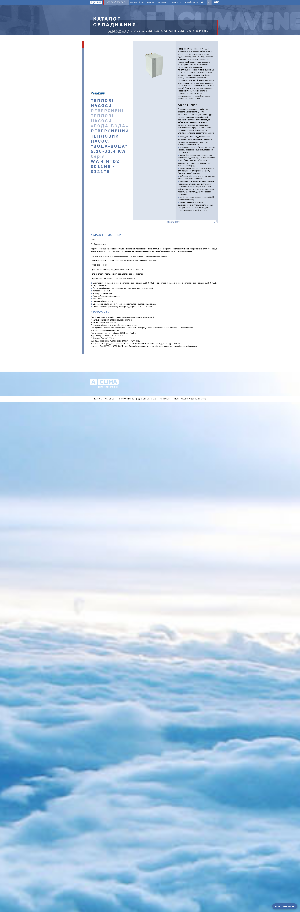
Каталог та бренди (104, 399)
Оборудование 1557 (120, 32)
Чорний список (191, 2)
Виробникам (163, 2)
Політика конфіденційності (190, 399)
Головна (112, 31)
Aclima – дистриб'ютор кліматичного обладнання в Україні (96, 2)
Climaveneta (136, 31)
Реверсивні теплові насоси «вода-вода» (186, 31)
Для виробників (147, 399)
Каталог (133, 2)
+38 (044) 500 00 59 (117, 2)
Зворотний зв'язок (286, 906)
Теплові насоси (153, 31)
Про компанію (147, 2)
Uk (209, 2)
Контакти (176, 2)
